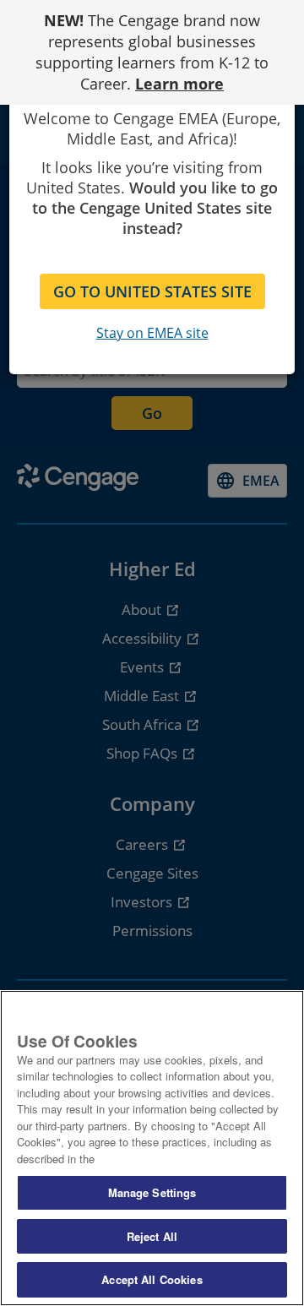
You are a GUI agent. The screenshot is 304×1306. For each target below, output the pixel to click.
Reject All (152, 1236)
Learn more (179, 83)
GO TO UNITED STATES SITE (152, 291)
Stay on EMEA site (152, 333)
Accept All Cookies (151, 1279)
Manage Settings (152, 1192)
